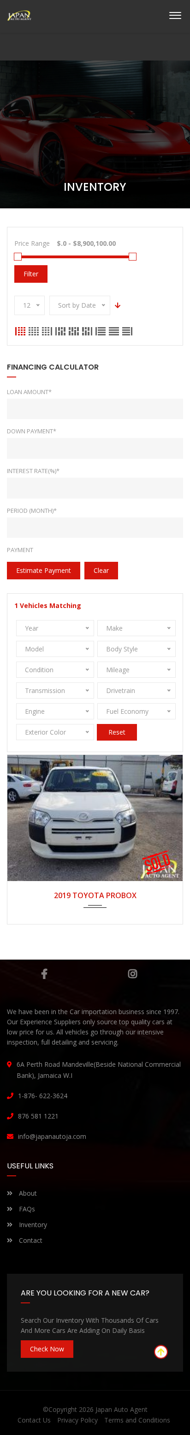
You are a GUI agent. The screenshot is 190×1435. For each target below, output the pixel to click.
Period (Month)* (32, 510)
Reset (116, 732)
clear (101, 570)
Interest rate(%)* (33, 471)
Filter (31, 273)
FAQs (26, 1208)
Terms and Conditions (137, 1420)
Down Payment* (31, 431)
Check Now (47, 1348)
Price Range (32, 243)
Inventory (32, 1224)
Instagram (132, 974)
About (27, 1193)
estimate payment (43, 570)
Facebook (44, 974)
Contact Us (34, 1420)
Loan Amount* (29, 392)
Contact (29, 1240)
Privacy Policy (77, 1420)
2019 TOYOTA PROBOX (95, 895)
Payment (20, 550)
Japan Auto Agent (121, 1409)
